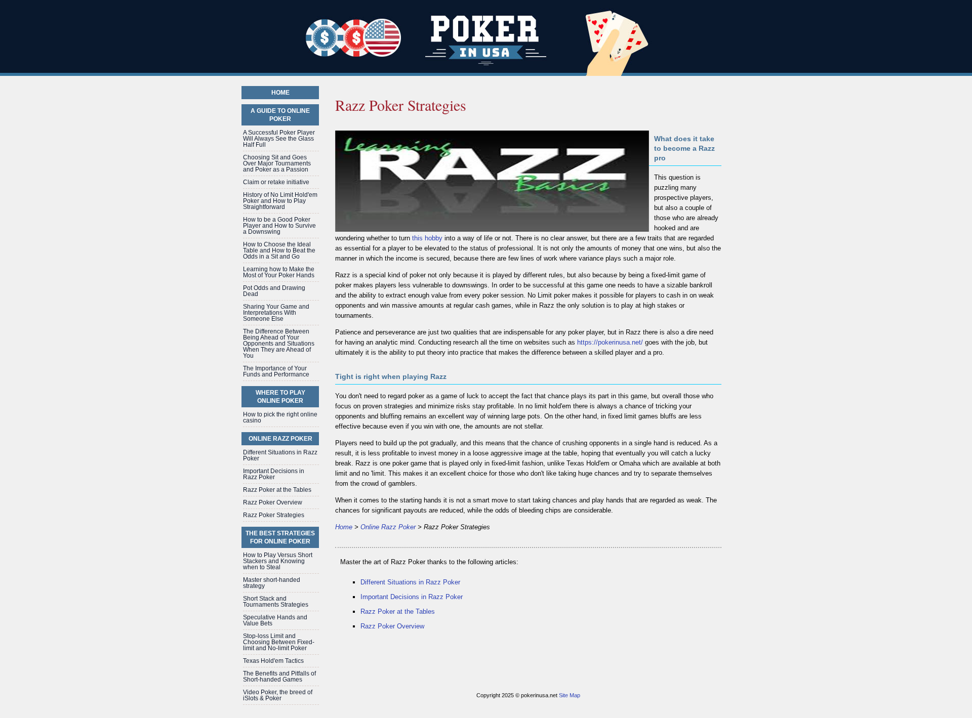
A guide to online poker (280, 114)
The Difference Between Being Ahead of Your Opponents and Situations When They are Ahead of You (278, 343)
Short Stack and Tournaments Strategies (275, 601)
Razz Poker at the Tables (397, 611)
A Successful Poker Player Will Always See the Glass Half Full (279, 138)
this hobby (427, 238)
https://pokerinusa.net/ (610, 342)
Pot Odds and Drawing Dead (274, 291)
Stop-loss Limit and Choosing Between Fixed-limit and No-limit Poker (278, 642)
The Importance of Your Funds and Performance (276, 371)
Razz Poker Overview (392, 626)
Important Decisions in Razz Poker (411, 597)
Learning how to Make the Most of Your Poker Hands (278, 272)
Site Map (569, 695)
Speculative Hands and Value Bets (275, 620)
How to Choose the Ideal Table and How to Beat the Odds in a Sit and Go (279, 250)
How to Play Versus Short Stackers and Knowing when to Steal (277, 561)
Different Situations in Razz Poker (410, 582)
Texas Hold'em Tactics (273, 660)
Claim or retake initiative (276, 182)
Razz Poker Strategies (273, 515)
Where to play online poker (280, 396)
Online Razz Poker (388, 527)
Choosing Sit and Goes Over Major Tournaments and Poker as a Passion (277, 163)
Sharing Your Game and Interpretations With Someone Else (276, 312)
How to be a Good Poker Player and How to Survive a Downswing (279, 225)
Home (343, 527)
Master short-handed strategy (271, 582)
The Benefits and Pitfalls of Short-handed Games (279, 676)
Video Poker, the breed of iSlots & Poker (277, 695)
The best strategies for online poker (280, 537)
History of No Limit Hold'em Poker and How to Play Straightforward (280, 200)
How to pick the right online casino (280, 417)
